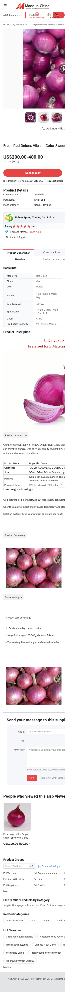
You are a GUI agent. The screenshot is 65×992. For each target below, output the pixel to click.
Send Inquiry (32, 172)
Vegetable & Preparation (44, 24)
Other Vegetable (14, 920)
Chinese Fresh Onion (45, 944)
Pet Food (38, 885)
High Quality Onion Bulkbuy (20, 960)
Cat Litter (38, 879)
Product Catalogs (50, 866)
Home (6, 24)
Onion (61, 24)
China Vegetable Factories (19, 936)
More (6, 967)
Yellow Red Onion (15, 952)
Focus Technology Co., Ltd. (42, 978)
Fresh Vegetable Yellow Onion (46, 952)
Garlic (33, 920)
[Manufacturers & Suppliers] (32, 6)
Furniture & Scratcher (14, 879)
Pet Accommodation (44, 873)
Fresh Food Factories (17, 944)
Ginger (46, 920)
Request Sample (54, 180)
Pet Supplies (9, 885)
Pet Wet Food (10, 873)
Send (31, 777)
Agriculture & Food (20, 24)
